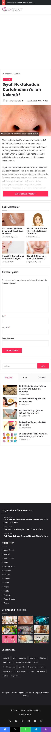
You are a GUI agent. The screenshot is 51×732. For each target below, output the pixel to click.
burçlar (32, 658)
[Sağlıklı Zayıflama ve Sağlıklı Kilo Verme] (10, 426)
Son (25, 377)
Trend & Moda (9, 599)
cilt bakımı (42, 658)
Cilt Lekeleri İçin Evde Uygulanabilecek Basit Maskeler (13, 231)
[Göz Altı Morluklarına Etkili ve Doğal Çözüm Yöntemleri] (38, 219)
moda (32, 671)
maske (41, 667)
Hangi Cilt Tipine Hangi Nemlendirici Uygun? (13, 257)
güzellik (22, 667)
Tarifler (6, 591)
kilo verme (32, 667)
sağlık (5, 676)
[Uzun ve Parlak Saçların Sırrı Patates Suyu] (10, 402)
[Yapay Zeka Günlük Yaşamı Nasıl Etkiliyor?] (41, 620)
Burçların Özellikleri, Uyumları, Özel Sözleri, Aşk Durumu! (33, 435)
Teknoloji (7, 595)
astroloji (6, 658)
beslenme (22, 658)
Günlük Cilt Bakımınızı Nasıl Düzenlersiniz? (37, 257)
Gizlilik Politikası (25, 714)
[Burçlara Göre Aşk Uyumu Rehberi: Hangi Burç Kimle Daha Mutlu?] (9, 639)
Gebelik (7, 575)
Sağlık (6, 587)
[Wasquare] (12, 9)
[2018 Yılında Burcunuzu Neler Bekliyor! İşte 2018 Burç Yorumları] (10, 390)
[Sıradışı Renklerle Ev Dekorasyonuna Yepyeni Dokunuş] (41, 639)
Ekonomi (7, 570)
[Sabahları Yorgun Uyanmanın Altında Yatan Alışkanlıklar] (25, 639)
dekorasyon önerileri (23, 662)
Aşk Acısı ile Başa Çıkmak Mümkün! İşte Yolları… (31, 411)
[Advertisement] (25, 40)
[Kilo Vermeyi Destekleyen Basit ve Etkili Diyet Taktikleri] (9, 629)
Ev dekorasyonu (9, 667)
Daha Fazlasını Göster (25, 194)
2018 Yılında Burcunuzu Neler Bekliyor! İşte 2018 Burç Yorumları (32, 389)
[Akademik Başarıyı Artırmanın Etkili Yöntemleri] (25, 629)
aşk (14, 658)
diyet (36, 662)
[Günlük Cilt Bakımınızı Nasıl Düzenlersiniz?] (38, 247)
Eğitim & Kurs (9, 566)
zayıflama (15, 676)
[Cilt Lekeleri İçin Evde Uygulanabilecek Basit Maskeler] (13, 219)
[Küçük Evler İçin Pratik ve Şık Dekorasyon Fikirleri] (9, 620)
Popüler (9, 377)
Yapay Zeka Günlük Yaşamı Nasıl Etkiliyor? (24, 3)
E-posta (6, 327)
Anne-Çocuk (9, 550)
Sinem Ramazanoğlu (13, 101)
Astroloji (7, 554)
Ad (4, 316)
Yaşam (6, 603)
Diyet (6, 562)
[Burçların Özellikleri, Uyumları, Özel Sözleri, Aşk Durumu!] (10, 437)
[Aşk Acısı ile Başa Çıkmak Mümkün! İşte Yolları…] (10, 414)
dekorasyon (7, 662)
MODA (6, 583)
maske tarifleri (21, 671)
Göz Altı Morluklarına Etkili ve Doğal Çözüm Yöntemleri (37, 231)
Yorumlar (41, 377)
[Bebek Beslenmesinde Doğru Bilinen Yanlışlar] (41, 629)
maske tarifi (7, 671)
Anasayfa (8, 74)
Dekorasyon (9, 558)
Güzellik (17, 74)
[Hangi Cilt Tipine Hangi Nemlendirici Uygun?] (13, 247)
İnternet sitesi (8, 338)
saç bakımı (41, 671)
